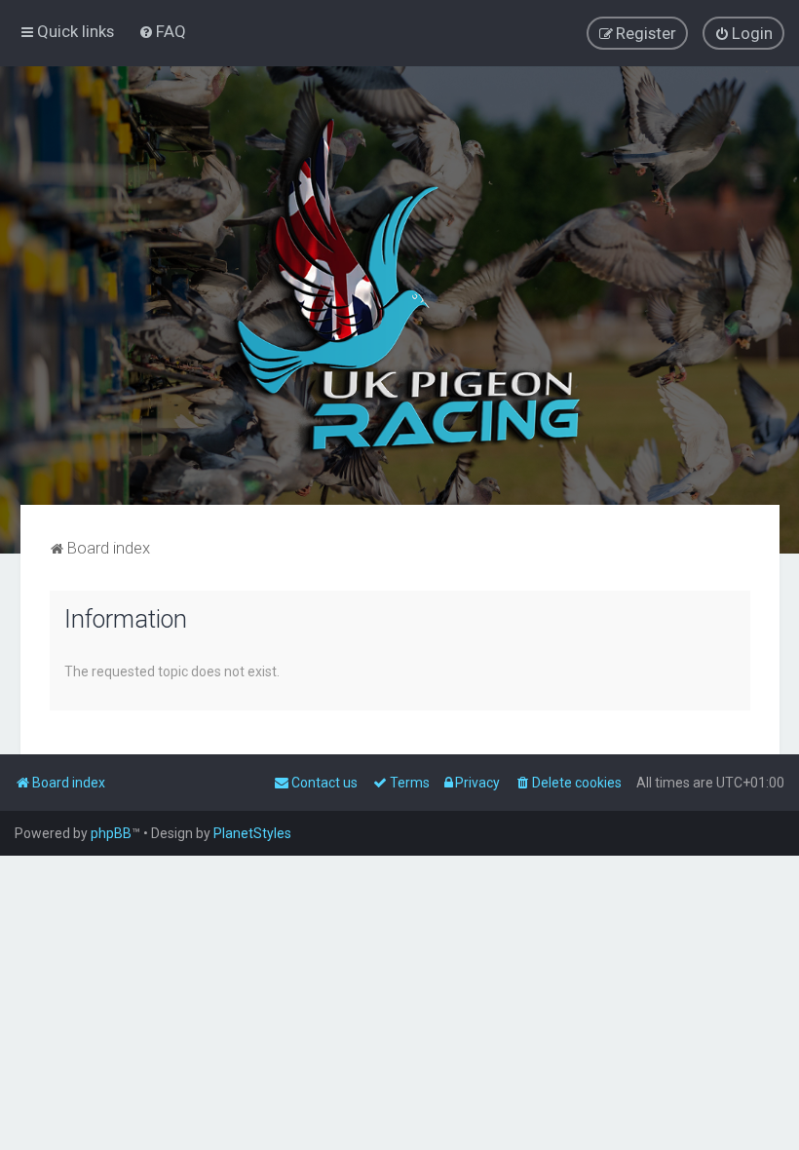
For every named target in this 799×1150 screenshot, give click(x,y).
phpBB (111, 833)
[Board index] (399, 285)
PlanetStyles (252, 833)
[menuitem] (162, 31)
